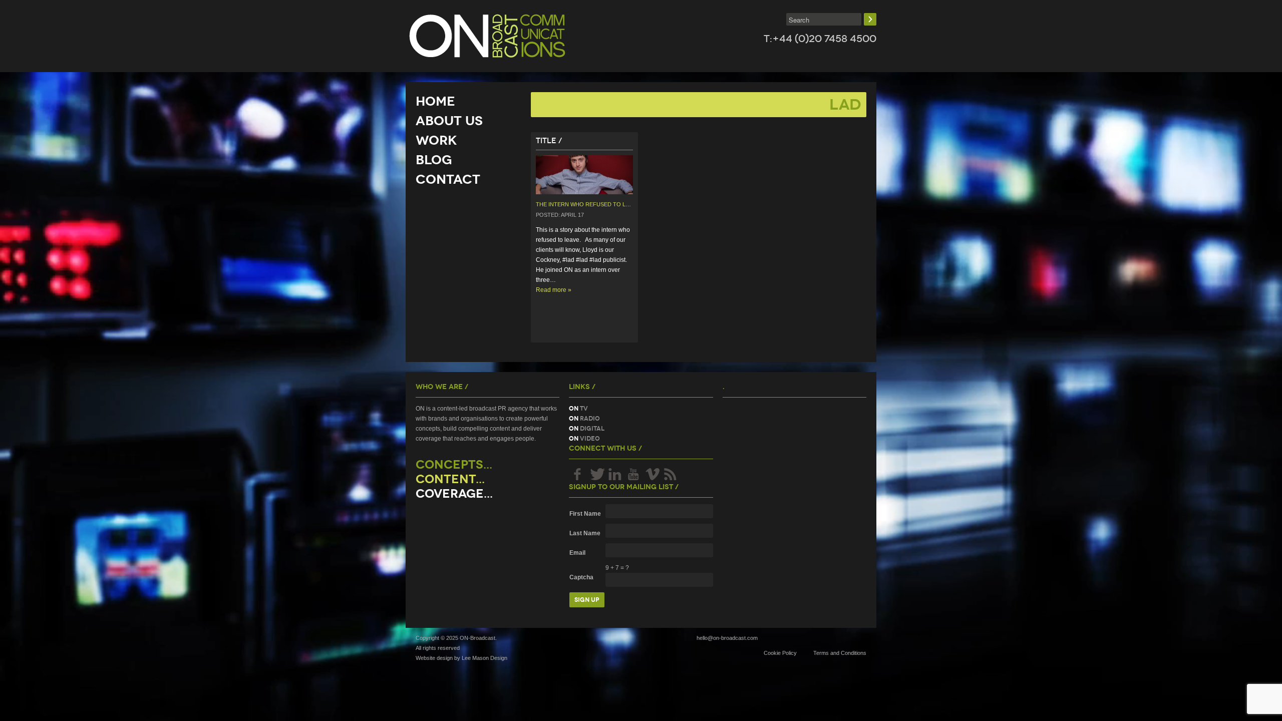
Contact (448, 179)
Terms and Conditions (839, 653)
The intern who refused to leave (587, 204)
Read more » (553, 289)
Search (870, 19)
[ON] (487, 36)
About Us (449, 121)
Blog (434, 160)
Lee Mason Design (484, 658)
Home (435, 101)
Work (436, 140)
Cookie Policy (780, 653)
